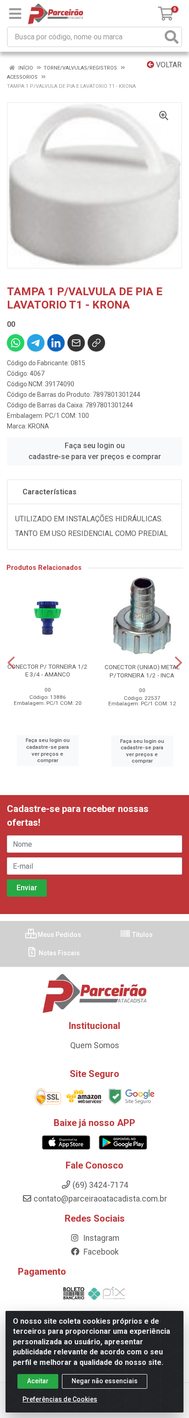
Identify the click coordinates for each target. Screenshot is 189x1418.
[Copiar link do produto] (96, 343)
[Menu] (15, 13)
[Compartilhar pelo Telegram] (35, 343)
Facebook (100, 1251)
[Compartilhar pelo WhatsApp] (15, 343)
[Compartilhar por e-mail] (76, 343)
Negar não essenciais (105, 1381)
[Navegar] (11, 662)
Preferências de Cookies (59, 1399)
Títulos (142, 934)
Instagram (100, 1238)
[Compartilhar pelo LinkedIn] (56, 343)
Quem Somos (94, 1045)
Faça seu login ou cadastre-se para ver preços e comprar (94, 451)
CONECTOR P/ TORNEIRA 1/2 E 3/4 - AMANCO (47, 670)
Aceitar (38, 1381)
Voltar (168, 64)
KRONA (38, 426)
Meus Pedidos (58, 934)
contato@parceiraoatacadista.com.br (100, 1198)
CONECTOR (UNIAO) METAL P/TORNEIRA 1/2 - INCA (142, 670)
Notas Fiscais (58, 953)
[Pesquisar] (171, 36)
